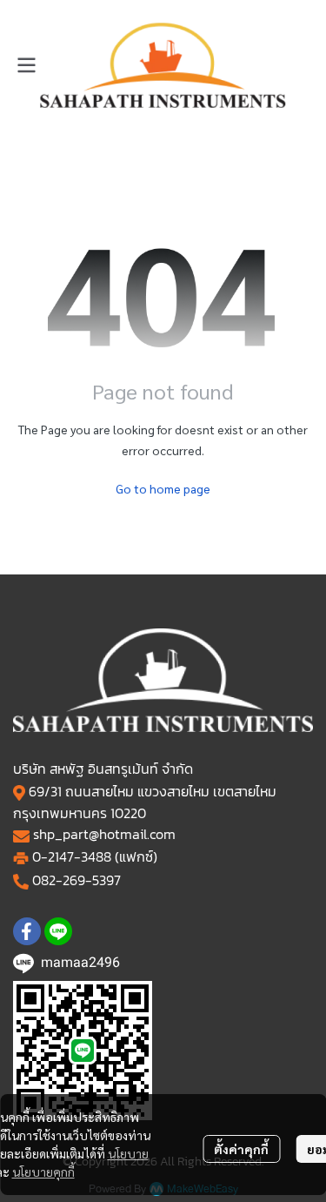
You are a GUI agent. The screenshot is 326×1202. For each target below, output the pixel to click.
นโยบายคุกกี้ (43, 1171)
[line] (58, 931)
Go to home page (163, 488)
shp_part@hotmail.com (104, 833)
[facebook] (27, 931)
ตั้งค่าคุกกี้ (241, 1149)
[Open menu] (26, 65)
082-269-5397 (76, 880)
